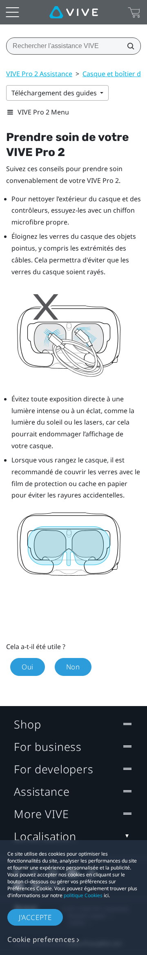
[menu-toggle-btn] (12, 12)
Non (73, 666)
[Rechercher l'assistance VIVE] (128, 46)
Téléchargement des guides (54, 92)
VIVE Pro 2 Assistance (39, 73)
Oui (27, 666)
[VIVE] (73, 12)
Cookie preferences (41, 939)
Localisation (45, 836)
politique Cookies (83, 895)
